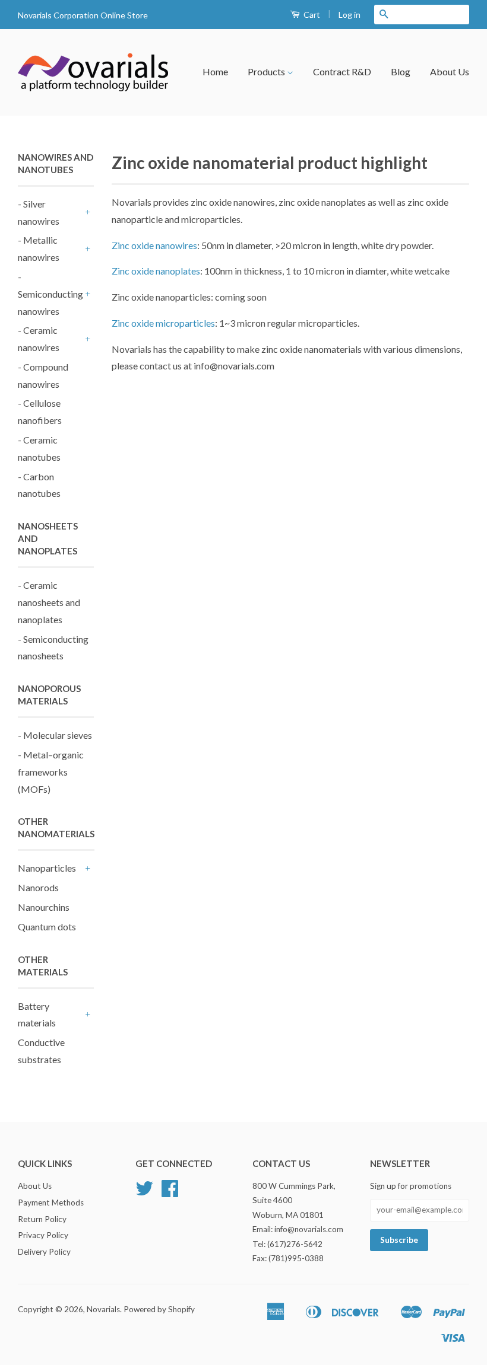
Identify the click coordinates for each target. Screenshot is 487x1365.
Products (267, 71)
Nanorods (38, 887)
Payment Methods (51, 1202)
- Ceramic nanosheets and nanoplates (49, 602)
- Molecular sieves (55, 735)
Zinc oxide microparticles (163, 323)
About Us (449, 71)
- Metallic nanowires (38, 248)
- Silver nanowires (38, 212)
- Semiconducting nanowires (50, 294)
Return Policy (42, 1219)
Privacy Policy (43, 1235)
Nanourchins (43, 907)
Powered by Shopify (159, 1309)
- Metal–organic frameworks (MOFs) (51, 772)
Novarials (103, 1309)
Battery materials (37, 1014)
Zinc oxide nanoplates (156, 270)
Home (215, 71)
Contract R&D (342, 71)
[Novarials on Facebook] (170, 1192)
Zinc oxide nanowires (154, 245)
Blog (400, 71)
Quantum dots (47, 926)
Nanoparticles (47, 867)
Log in (349, 14)
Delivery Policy (44, 1251)
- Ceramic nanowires (38, 338)
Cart (311, 14)
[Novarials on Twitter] (144, 1192)
